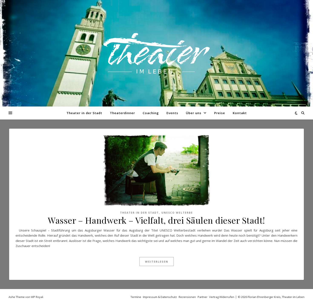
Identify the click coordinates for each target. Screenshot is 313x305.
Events (172, 113)
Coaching (151, 113)
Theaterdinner (122, 113)
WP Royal (37, 297)
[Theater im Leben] (156, 53)
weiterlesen (156, 261)
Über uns (193, 113)
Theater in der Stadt (84, 113)
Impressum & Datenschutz (160, 297)
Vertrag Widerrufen (221, 297)
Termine (136, 297)
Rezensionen (187, 297)
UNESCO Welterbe (177, 212)
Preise (219, 113)
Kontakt (240, 113)
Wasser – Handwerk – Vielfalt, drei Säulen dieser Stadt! (156, 220)
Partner (202, 297)
